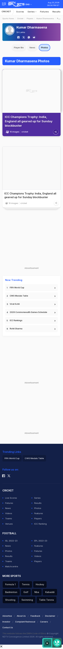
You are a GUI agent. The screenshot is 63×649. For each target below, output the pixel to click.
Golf (25, 592)
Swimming (27, 599)
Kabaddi (50, 592)
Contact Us (7, 627)
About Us (21, 616)
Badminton (11, 592)
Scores (20, 11)
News (32, 47)
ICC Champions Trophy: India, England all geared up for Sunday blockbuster (28, 121)
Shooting (10, 599)
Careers (44, 622)
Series (31, 11)
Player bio (19, 47)
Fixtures (44, 11)
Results (56, 11)
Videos (8, 513)
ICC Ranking (40, 523)
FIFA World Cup (17, 287)
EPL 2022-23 (40, 540)
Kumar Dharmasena (45, 18)
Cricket (6, 11)
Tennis (26, 584)
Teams (8, 518)
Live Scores (11, 498)
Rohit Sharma (16, 328)
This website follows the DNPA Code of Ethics (24, 633)
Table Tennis (46, 599)
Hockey (40, 584)
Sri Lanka (20, 32)
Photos (44, 47)
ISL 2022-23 (11, 540)
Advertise (7, 616)
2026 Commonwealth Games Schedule (28, 312)
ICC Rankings (16, 320)
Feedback (35, 616)
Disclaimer (50, 616)
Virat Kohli (15, 304)
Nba (36, 592)
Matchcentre (11, 566)
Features (38, 513)
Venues (9, 523)
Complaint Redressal (25, 622)
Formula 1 (10, 584)
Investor (6, 622)
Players (30, 18)
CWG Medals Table (19, 296)
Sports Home (8, 18)
